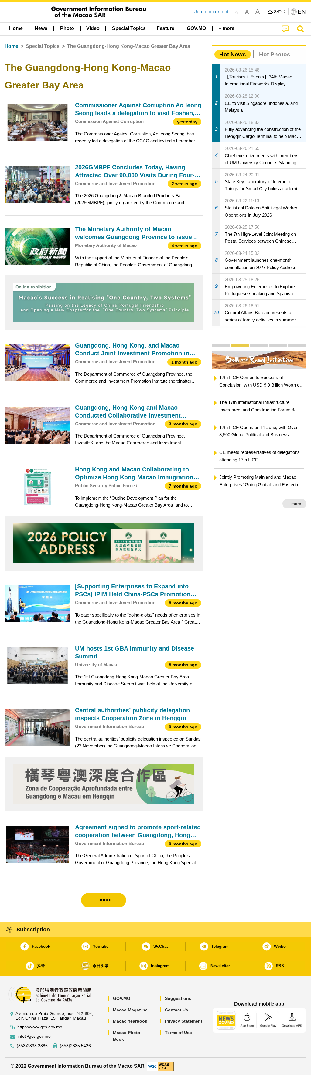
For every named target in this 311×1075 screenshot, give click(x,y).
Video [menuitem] (93, 28)
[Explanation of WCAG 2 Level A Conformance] (160, 1065)
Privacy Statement (183, 1021)
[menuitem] (41, 28)
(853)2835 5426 (75, 1045)
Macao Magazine (130, 1009)
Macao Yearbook (130, 1021)
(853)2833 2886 (32, 1045)
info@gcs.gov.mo (34, 1036)
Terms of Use (178, 1032)
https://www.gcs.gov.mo (39, 1027)
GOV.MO (121, 998)
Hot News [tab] (232, 54)
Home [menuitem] (16, 28)
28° (279, 11)
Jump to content (211, 11)
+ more (221, 503)
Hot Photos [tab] (274, 54)
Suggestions (178, 998)
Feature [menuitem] (165, 28)
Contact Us (176, 1009)
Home (11, 46)
